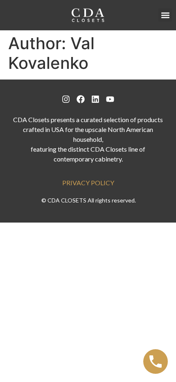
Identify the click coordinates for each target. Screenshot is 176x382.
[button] (165, 15)
